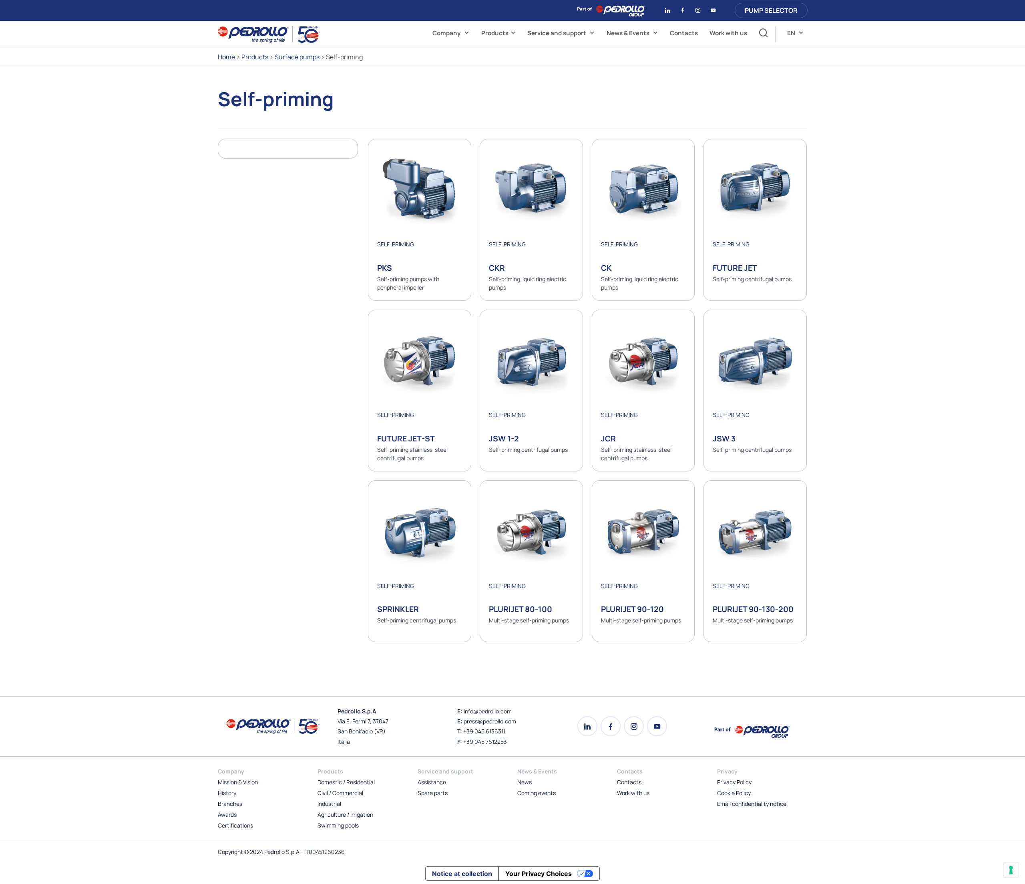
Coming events (536, 793)
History (227, 793)
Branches (230, 803)
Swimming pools (338, 825)
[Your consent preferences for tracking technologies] (1011, 870)
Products (494, 33)
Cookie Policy (734, 793)
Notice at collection (462, 874)
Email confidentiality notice (751, 803)
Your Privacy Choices (538, 874)
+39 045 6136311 (484, 731)
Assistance (432, 782)
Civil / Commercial (340, 793)
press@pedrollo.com (490, 721)
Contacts (684, 33)
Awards (227, 814)
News (524, 782)
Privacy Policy (734, 782)
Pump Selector (771, 10)
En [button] (791, 33)
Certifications (235, 825)
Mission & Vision (238, 782)
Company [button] (447, 33)
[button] (761, 34)
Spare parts (433, 793)
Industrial (329, 803)
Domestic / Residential (346, 782)
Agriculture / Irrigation (345, 814)
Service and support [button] (557, 33)
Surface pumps (297, 56)
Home (226, 56)
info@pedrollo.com (488, 711)
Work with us (728, 33)
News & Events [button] (629, 33)
